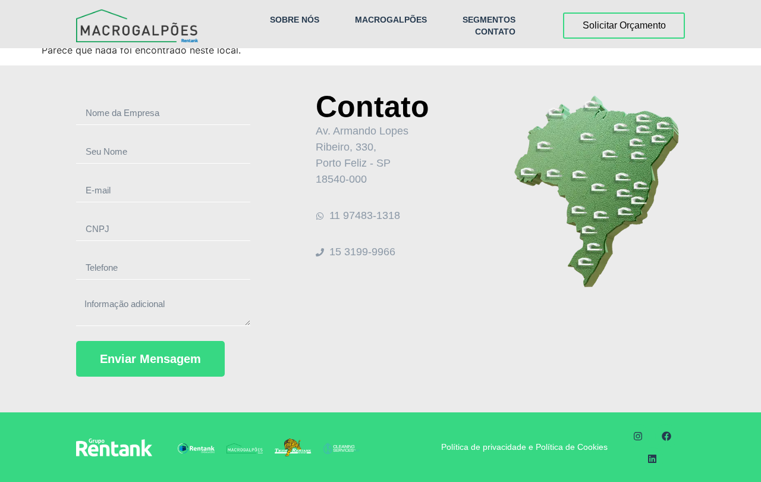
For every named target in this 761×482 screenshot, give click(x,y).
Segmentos (489, 19)
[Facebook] (666, 435)
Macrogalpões (391, 19)
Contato (495, 31)
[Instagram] (638, 435)
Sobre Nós (294, 19)
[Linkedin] (652, 458)
